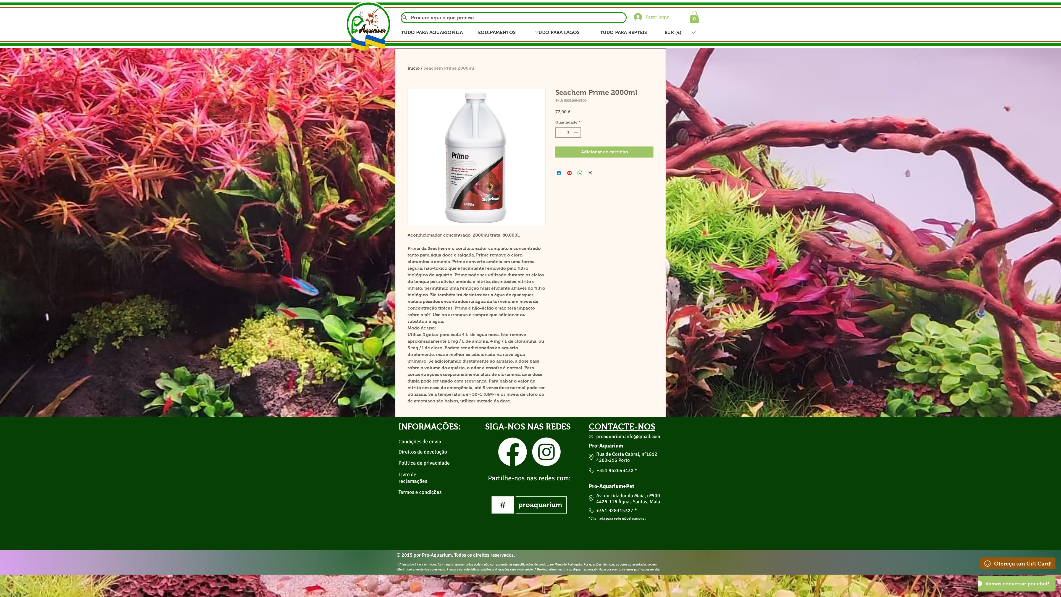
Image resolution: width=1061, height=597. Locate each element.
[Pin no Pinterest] (569, 173)
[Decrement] (559, 132)
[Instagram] (546, 452)
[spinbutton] (568, 132)
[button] (694, 17)
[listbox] (680, 32)
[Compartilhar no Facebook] (559, 173)
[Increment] (576, 132)
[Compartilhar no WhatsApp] (580, 173)
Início (414, 68)
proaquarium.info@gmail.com (628, 436)
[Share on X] (590, 173)
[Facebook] (512, 452)
